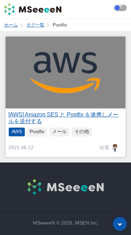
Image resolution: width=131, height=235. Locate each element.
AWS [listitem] (17, 131)
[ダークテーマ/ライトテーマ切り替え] (120, 8)
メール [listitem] (59, 131)
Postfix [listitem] (37, 131)
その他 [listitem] (81, 131)
